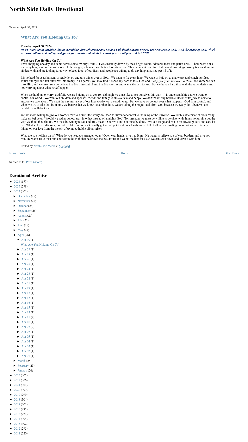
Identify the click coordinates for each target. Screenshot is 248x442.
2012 (17, 428)
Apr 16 (26, 302)
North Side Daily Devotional (46, 8)
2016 (17, 409)
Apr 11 (26, 317)
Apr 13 (26, 312)
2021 (17, 385)
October (23, 206)
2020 (17, 390)
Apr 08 (26, 327)
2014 (17, 419)
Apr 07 (26, 331)
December (24, 196)
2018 (17, 399)
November (24, 201)
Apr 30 (26, 239)
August (22, 215)
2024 (17, 191)
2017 (17, 404)
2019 (17, 394)
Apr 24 (26, 269)
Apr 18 (26, 293)
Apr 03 (26, 346)
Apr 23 (26, 273)
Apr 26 (26, 259)
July (20, 220)
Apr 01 (26, 356)
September (24, 210)
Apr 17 (26, 298)
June (21, 225)
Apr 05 (26, 336)
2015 (17, 414)
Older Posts (232, 153)
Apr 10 (26, 322)
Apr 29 (26, 249)
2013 (17, 423)
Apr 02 (26, 351)
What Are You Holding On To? (49, 37)
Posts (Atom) (34, 162)
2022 (17, 380)
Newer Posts (17, 153)
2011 (17, 433)
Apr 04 (26, 341)
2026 (17, 181)
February (23, 365)
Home (124, 153)
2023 (17, 375)
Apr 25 (26, 264)
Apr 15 (26, 307)
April (21, 235)
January (23, 370)
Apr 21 (26, 283)
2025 (17, 186)
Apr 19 (26, 288)
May (21, 230)
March (22, 361)
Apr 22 (26, 278)
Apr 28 (26, 254)
